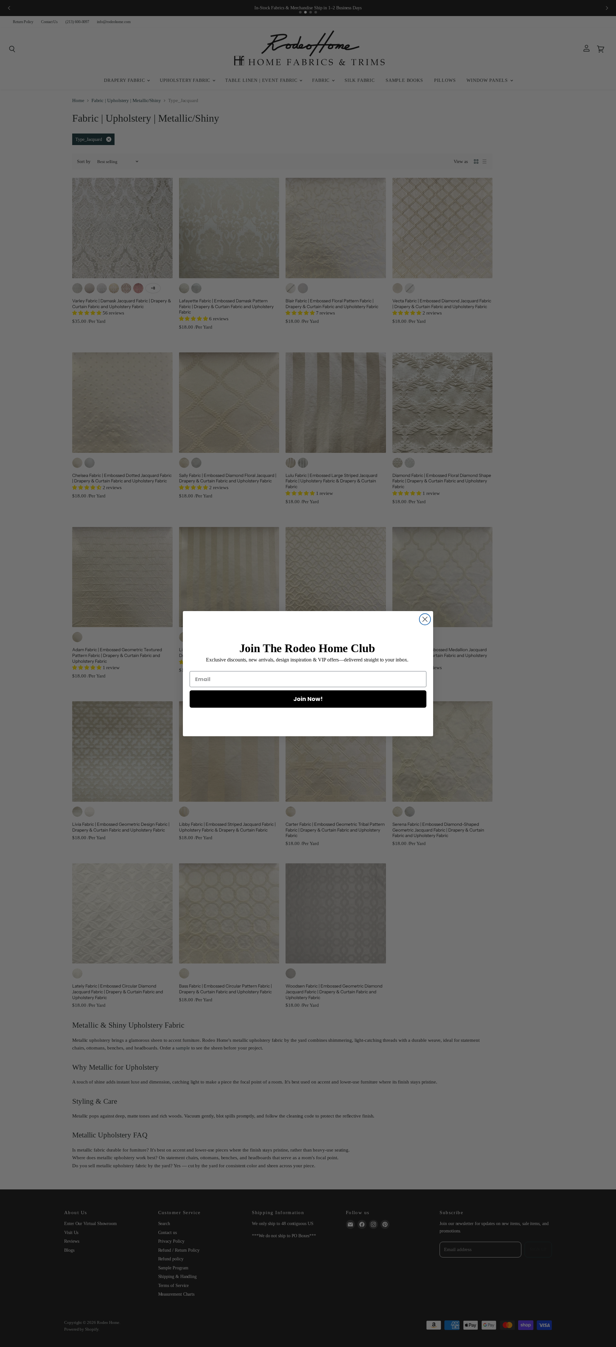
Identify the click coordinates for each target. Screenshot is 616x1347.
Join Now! (308, 699)
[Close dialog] (425, 619)
